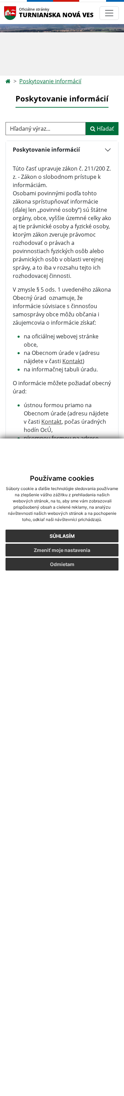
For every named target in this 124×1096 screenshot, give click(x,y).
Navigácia (20, 13)
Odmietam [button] (62, 564)
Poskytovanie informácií (50, 81)
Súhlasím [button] (62, 536)
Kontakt (72, 361)
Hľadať (104, 128)
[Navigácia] (109, 13)
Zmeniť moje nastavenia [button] (62, 550)
